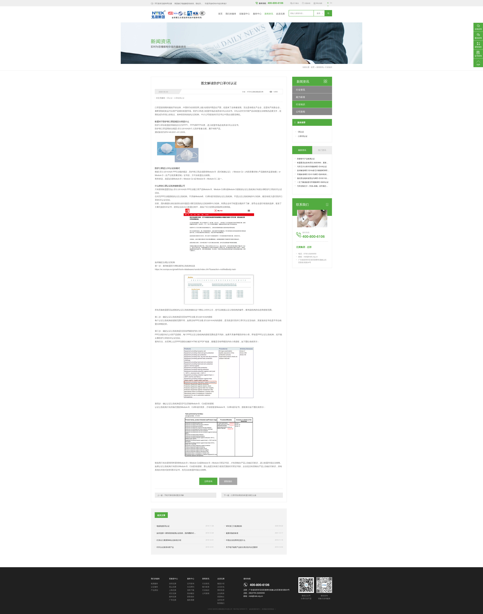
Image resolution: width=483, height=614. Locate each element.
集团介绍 (220, 583)
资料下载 (190, 590)
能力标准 (300, 96)
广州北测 (172, 600)
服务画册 (190, 600)
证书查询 (190, 583)
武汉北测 (172, 593)
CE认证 (301, 131)
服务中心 (257, 13)
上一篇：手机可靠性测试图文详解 (170, 495)
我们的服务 (231, 13)
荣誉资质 (220, 590)
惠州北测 (172, 596)
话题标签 (307, 3)
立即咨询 (208, 481)
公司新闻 (300, 111)
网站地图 (319, 3)
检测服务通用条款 (268, 609)
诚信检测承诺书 (254, 609)
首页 (220, 13)
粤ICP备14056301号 (240, 609)
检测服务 (154, 583)
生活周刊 (190, 586)
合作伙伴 (220, 600)
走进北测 (280, 13)
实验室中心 (244, 13)
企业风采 (220, 593)
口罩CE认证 (302, 136)
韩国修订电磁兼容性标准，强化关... (180, 3)
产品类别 (154, 590)
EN (331, 3)
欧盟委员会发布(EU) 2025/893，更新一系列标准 (313, 162)
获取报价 (190, 596)
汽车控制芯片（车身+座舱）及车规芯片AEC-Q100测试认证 (313, 186)
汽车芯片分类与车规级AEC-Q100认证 (312, 166)
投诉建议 (190, 593)
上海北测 (172, 590)
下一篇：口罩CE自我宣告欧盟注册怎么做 (240, 495)
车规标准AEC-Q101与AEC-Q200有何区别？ (313, 174)
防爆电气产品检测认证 (306, 158)
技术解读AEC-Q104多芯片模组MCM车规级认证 (313, 170)
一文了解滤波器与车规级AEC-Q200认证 (313, 182)
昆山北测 (172, 586)
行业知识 (328, 67)
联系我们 (220, 603)
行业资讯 (300, 89)
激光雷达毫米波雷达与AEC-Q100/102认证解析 (313, 178)
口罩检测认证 (179, 98)
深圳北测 (172, 583)
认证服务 (154, 586)
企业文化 (220, 586)
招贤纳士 (220, 596)
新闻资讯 (269, 13)
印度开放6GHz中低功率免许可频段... (211, 3)
